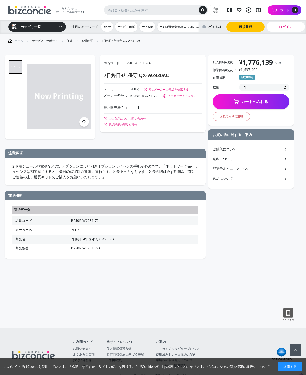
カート (288, 10)
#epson (147, 27)
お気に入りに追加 (231, 116)
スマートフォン (288, 314)
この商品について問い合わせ (127, 119)
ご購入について (224, 149)
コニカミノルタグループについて (179, 349)
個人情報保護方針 (119, 349)
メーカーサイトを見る (182, 96)
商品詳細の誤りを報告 (123, 125)
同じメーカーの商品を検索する (168, 89)
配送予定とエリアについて (233, 168)
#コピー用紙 (126, 27)
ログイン (285, 26)
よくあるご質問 (84, 354)
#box (107, 27)
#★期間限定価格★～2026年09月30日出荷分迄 (192, 27)
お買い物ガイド (84, 349)
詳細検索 (215, 10)
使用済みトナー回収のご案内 (176, 354)
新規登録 (245, 26)
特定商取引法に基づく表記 (125, 354)
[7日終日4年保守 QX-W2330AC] (59, 96)
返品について (223, 178)
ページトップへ (295, 350)
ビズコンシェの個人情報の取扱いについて (238, 366)
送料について (223, 159)
